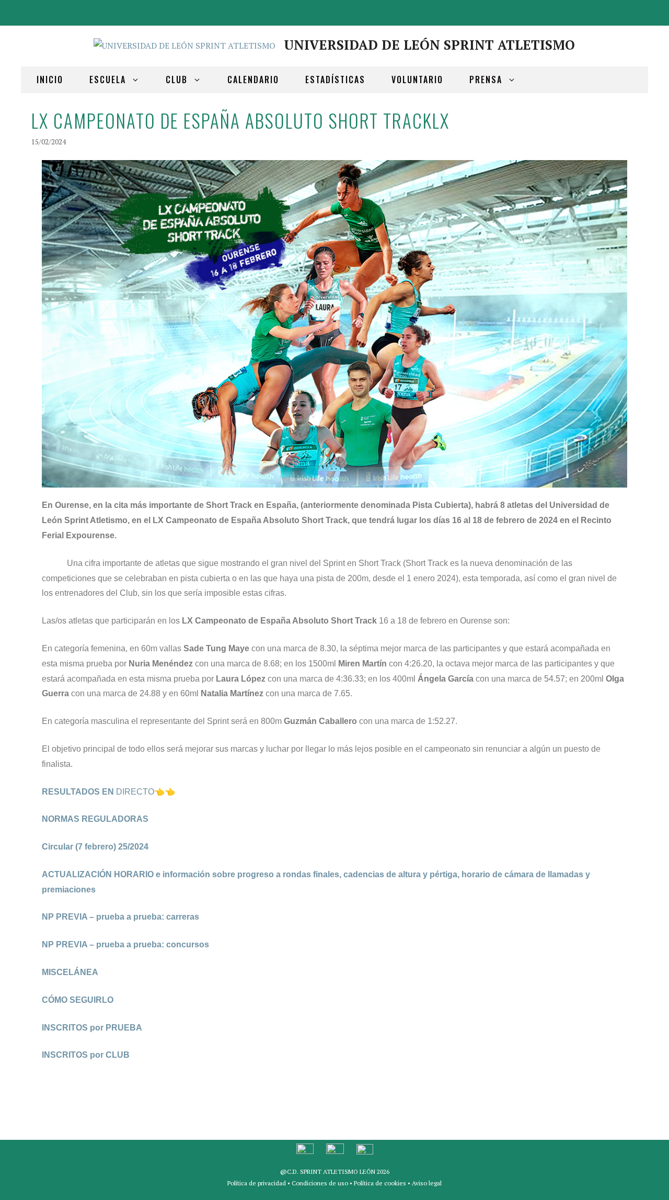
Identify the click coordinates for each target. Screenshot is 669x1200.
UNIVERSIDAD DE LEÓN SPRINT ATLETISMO (429, 44)
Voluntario (417, 79)
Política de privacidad (256, 1183)
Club (177, 79)
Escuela (107, 79)
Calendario (253, 79)
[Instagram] (633, 10)
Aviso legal (427, 1183)
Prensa (485, 79)
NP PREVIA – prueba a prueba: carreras (120, 916)
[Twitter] (608, 10)
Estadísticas (335, 79)
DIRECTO (98, 791)
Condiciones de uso (320, 1183)
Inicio (50, 79)
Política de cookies (380, 1183)
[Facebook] (583, 10)
